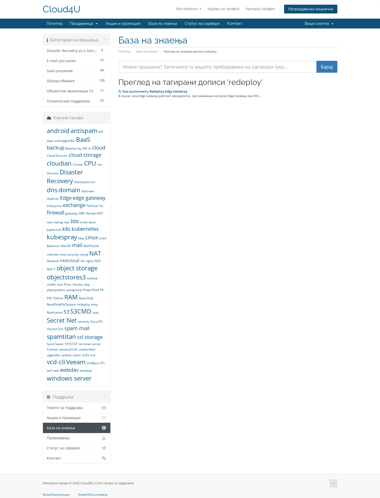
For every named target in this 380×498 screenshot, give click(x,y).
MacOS (66, 246)
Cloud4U (61, 9)
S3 (66, 311)
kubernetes (85, 228)
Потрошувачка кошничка (310, 8)
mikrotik (52, 254)
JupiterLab (54, 229)
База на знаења (162, 23)
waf (49, 370)
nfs (82, 261)
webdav (69, 369)
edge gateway (89, 197)
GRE (82, 213)
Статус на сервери (202, 23)
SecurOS (96, 321)
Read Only (86, 298)
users (77, 355)
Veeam (76, 362)
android (58, 130)
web (56, 370)
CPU (90, 163)
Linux (91, 237)
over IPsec (64, 284)
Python (58, 298)
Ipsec (92, 222)
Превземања (58, 438)
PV (102, 290)
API (100, 132)
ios (75, 221)
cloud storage (85, 154)
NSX (98, 261)
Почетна (54, 23)
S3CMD (80, 311)
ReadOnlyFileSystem (61, 304)
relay (94, 304)
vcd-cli (56, 362)
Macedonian (187, 8)
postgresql (74, 290)
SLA (60, 329)
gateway (71, 213)
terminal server (90, 344)
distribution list (84, 182)
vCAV (85, 355)
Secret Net (62, 320)
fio (101, 206)
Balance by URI (76, 148)
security (83, 321)
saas (95, 312)
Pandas (78, 284)
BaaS (83, 139)
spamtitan (61, 336)
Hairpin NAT (94, 213)
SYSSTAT (71, 344)
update (67, 355)
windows (86, 370)
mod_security (69, 254)
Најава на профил (224, 8)
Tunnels (52, 349)
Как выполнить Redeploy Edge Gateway (154, 91)
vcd (92, 355)
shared (52, 329)
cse (99, 164)
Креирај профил (260, 8)
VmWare (93, 363)
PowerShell (91, 290)
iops (67, 222)
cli (89, 148)
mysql (84, 254)
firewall (55, 212)
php (87, 284)
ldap (81, 238)
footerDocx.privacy (56, 494)
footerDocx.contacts (93, 494)
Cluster (78, 164)
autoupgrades (65, 140)
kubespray (62, 237)
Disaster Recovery (65, 176)
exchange (74, 205)
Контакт (234, 23)
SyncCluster (55, 344)
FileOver (92, 206)
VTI (102, 363)
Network (53, 261)
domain (69, 189)
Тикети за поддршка (65, 407)
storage (94, 336)
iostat (84, 222)
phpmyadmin (56, 290)
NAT (95, 253)
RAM (71, 297)
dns (52, 189)
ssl (80, 336)
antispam (84, 130)
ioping (58, 222)
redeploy (83, 304)
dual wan (87, 191)
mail (77, 245)
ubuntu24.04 (68, 349)
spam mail (76, 328)
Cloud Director (57, 155)
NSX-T (51, 269)
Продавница (82, 23)
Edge (66, 197)
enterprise (54, 206)
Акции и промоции (123, 23)
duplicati (53, 198)
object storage (77, 268)
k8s (66, 228)
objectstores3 (66, 277)
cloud (98, 147)
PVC (49, 298)
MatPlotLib (91, 246)
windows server (69, 378)
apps (50, 140)
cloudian (59, 163)
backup (55, 147)
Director (53, 173)
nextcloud (69, 260)
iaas (50, 222)
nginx (90, 261)
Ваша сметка (318, 23)
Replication (55, 312)
